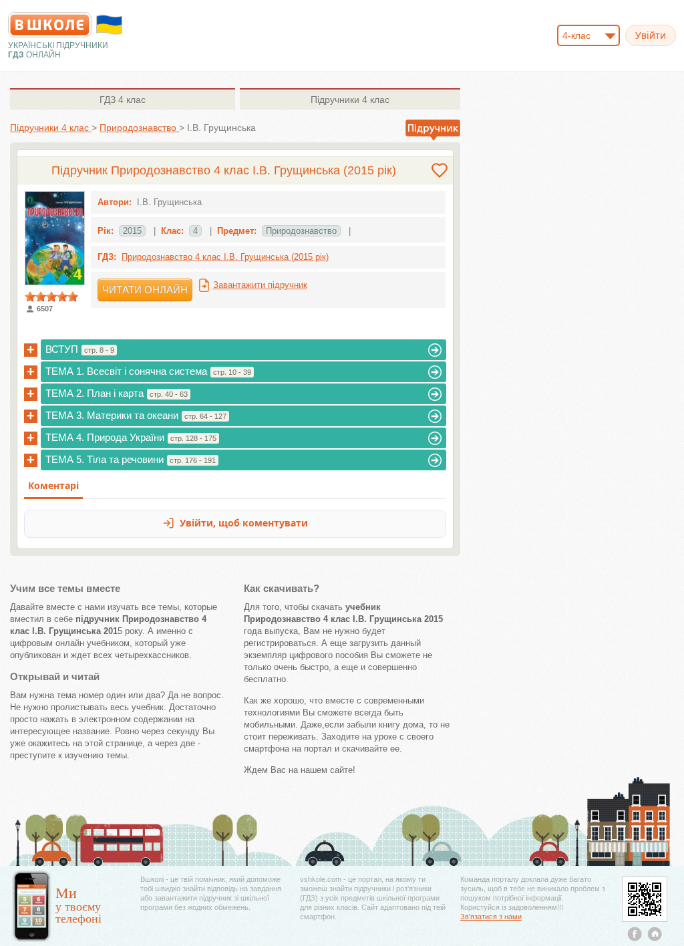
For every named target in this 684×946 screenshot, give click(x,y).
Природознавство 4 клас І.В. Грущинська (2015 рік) (225, 257)
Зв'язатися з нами (491, 917)
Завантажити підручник (260, 285)
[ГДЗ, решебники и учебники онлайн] (50, 24)
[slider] (51, 296)
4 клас (123, 99)
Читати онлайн (145, 289)
